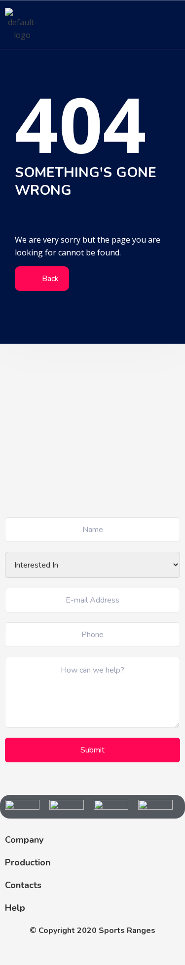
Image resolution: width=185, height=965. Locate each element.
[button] (172, 24)
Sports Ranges (127, 930)
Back (49, 278)
